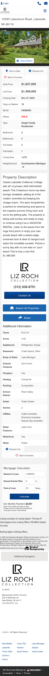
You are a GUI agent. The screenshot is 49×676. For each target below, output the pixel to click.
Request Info (37, 71)
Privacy (27, 673)
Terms (18, 673)
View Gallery (26, 60)
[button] (2, 47)
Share (26, 318)
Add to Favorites (14, 77)
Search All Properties (27, 308)
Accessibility (8, 673)
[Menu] (45, 10)
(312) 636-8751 (25, 286)
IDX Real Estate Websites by (14, 670)
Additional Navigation (24, 556)
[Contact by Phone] (39, 2)
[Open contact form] (46, 2)
